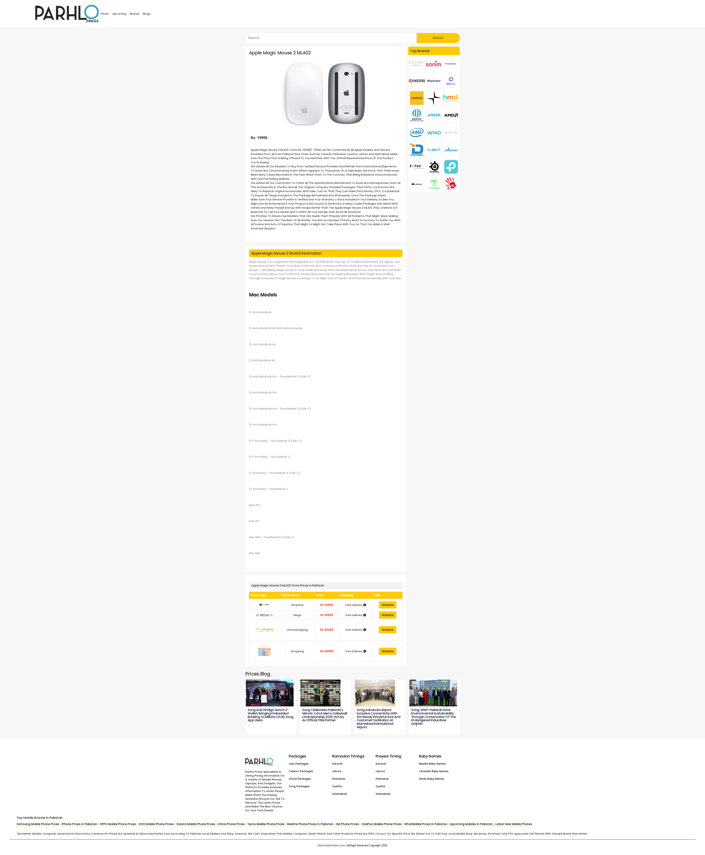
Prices (105, 14)
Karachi (337, 764)
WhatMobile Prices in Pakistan (425, 824)
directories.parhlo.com (331, 845)
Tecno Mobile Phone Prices (266, 824)
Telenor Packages (301, 771)
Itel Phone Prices (347, 824)
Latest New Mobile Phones (513, 824)
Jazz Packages (299, 764)
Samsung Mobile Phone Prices (38, 824)
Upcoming (119, 14)
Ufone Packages (300, 779)
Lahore (336, 771)
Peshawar (338, 779)
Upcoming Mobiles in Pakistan (471, 824)
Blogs (146, 14)
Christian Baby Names (434, 771)
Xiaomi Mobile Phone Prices (195, 824)
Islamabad (339, 794)
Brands (134, 14)
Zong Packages (299, 786)
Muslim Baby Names (432, 764)
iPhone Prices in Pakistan (79, 824)
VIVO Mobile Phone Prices (156, 824)
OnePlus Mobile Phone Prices (381, 824)
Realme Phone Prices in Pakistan (310, 824)
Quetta (337, 786)
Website (388, 605)
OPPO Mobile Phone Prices (118, 824)
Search (438, 38)
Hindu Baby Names (431, 779)
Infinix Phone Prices (231, 824)
